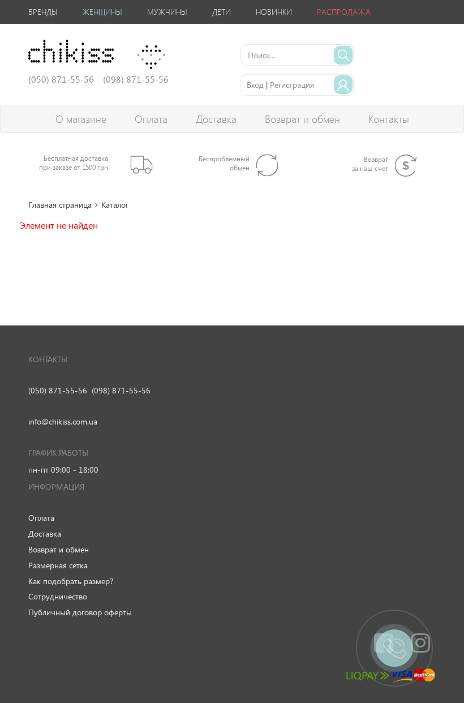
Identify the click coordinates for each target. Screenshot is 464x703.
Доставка (216, 119)
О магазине (80, 119)
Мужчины (167, 11)
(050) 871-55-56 (57, 390)
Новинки (274, 11)
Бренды (43, 11)
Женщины (102, 11)
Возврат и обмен (302, 119)
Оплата (151, 119)
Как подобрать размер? (70, 581)
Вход (255, 84)
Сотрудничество (57, 596)
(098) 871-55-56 (121, 390)
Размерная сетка (58, 565)
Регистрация (292, 84)
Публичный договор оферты (80, 612)
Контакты (388, 119)
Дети (221, 11)
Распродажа (344, 11)
